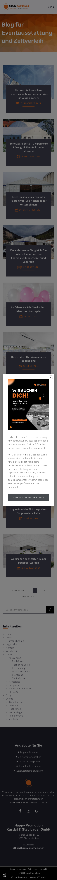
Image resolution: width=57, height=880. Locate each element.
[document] (28, 440)
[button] (4, 875)
